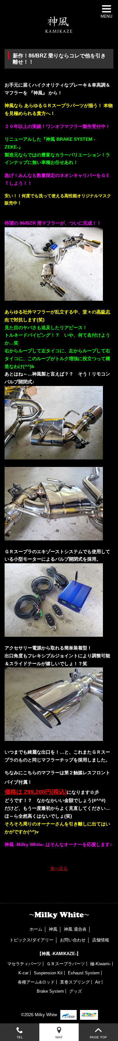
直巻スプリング (75, 982)
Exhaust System (84, 972)
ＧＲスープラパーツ (66, 963)
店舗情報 (100, 939)
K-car (23, 972)
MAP (59, 1037)
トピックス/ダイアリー (31, 939)
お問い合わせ (73, 939)
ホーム (36, 929)
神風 (53, 929)
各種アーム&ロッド (36, 982)
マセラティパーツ (24, 963)
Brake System (50, 991)
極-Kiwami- (100, 963)
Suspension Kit (48, 972)
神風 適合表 (75, 929)
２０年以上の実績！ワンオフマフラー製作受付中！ (57, 126)
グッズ (75, 991)
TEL (20, 1037)
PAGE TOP (98, 1037)
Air (97, 982)
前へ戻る (59, 868)
